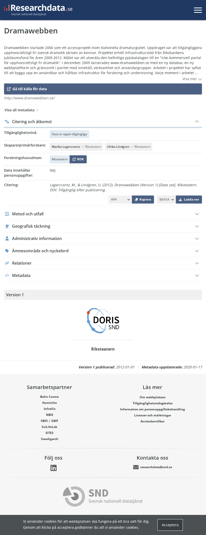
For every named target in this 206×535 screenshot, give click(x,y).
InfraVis (50, 409)
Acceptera (170, 524)
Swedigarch (49, 439)
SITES (49, 433)
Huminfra (49, 403)
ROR (79, 160)
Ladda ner (191, 199)
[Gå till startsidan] (37, 10)
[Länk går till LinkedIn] (53, 467)
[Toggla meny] (198, 10)
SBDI (44, 421)
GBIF (54, 421)
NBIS (49, 415)
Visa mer (190, 78)
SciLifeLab (49, 427)
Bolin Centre (49, 397)
